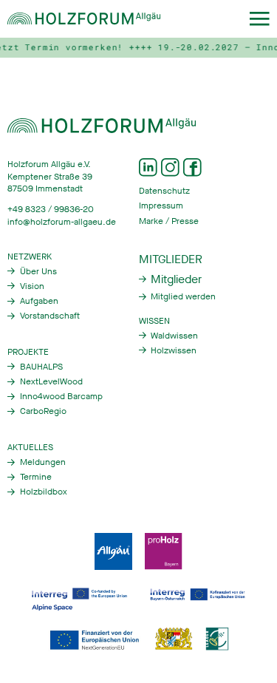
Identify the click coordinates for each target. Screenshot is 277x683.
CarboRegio (43, 411)
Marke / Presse (169, 221)
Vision (32, 286)
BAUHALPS (41, 367)
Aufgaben (39, 301)
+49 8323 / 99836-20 (50, 209)
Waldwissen (174, 336)
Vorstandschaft (50, 316)
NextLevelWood (51, 381)
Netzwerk (29, 256)
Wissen (154, 321)
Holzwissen (173, 350)
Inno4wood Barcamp (61, 396)
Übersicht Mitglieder (170, 279)
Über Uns (38, 271)
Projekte (28, 352)
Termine (36, 477)
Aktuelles (30, 447)
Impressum (161, 205)
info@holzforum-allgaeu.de (61, 222)
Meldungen (43, 462)
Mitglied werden (183, 296)
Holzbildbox (43, 491)
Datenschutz (164, 191)
